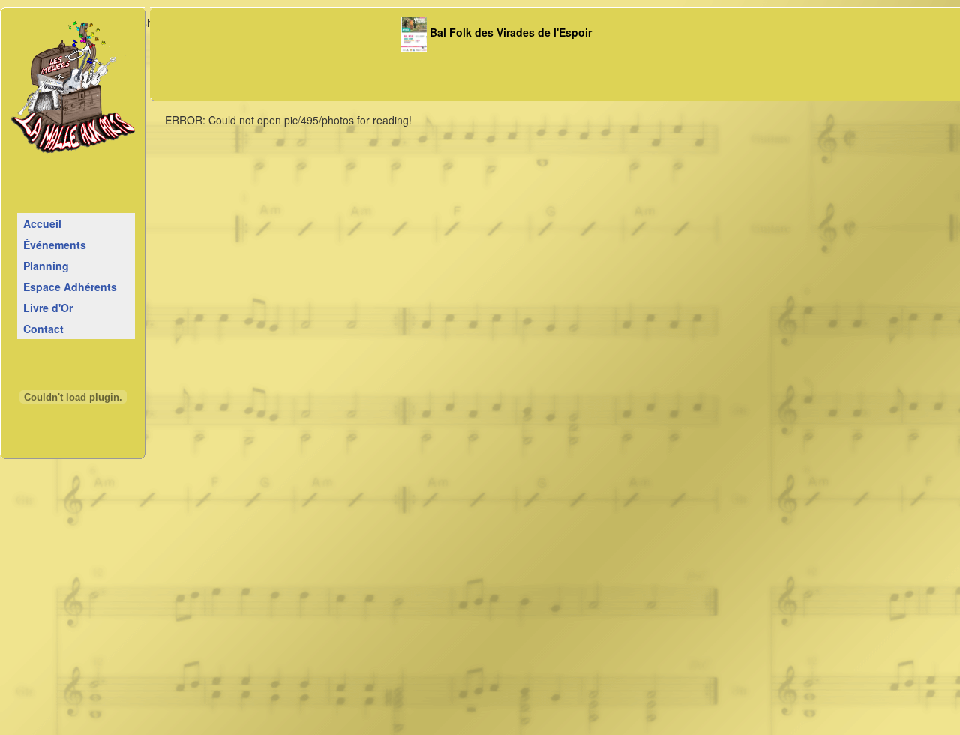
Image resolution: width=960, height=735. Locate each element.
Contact (43, 328)
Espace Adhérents (70, 286)
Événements (54, 244)
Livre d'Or (48, 307)
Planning (46, 265)
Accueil (42, 223)
